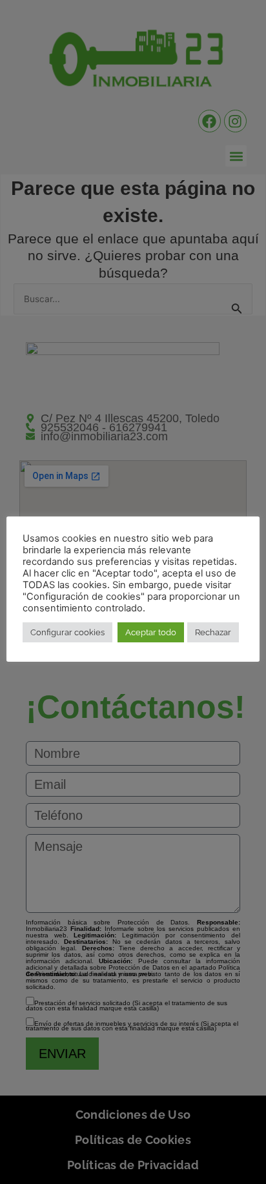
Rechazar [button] (213, 632)
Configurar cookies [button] (67, 632)
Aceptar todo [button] (150, 632)
